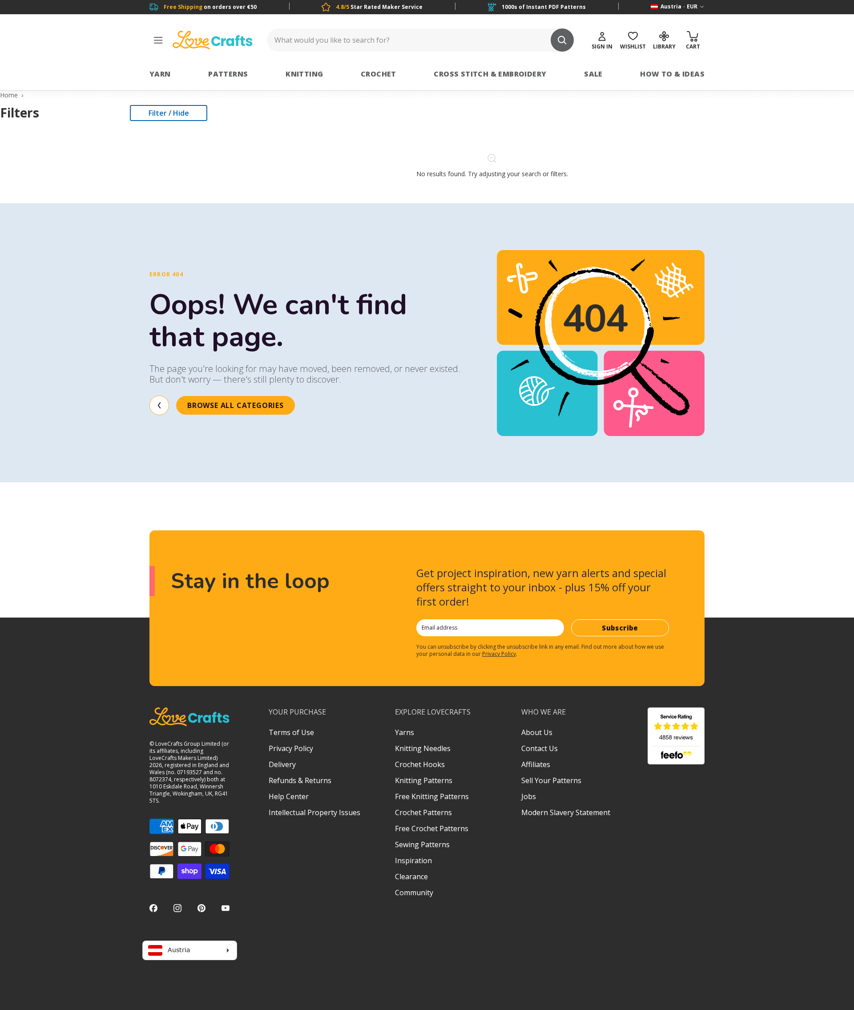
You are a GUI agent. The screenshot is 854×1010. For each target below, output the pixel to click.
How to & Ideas (672, 74)
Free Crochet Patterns (431, 828)
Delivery (282, 764)
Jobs (528, 796)
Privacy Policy (499, 654)
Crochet (378, 74)
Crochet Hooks (420, 764)
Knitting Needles (423, 748)
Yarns (404, 732)
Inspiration (413, 860)
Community (414, 892)
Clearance (411, 876)
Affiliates (535, 764)
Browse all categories (235, 405)
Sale (593, 74)
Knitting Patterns (423, 780)
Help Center (289, 796)
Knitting (304, 74)
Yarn (160, 74)
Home (9, 95)
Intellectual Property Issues (314, 812)
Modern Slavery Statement (565, 812)
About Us (536, 732)
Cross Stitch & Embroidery (490, 74)
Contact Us (539, 748)
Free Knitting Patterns (432, 796)
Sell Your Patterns (551, 780)
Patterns (228, 74)
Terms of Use (291, 732)
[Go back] (159, 405)
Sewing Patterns (422, 844)
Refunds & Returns (300, 780)
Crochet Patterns (423, 812)
